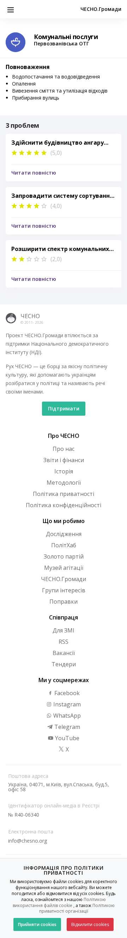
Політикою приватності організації (77, 908)
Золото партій (64, 556)
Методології (64, 482)
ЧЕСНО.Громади (100, 9)
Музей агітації (63, 568)
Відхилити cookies (90, 924)
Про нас (63, 449)
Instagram (66, 704)
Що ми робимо (64, 521)
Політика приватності (63, 494)
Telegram (66, 727)
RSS (63, 642)
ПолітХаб (63, 545)
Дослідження (63, 534)
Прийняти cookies (37, 924)
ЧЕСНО (30, 316)
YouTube (66, 738)
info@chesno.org (27, 840)
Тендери (64, 664)
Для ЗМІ (63, 630)
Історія (63, 471)
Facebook (66, 693)
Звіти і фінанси (63, 460)
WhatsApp (66, 715)
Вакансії (64, 653)
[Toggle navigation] (11, 9)
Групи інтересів (63, 590)
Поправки (63, 601)
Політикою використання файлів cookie (59, 902)
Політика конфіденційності (63, 505)
